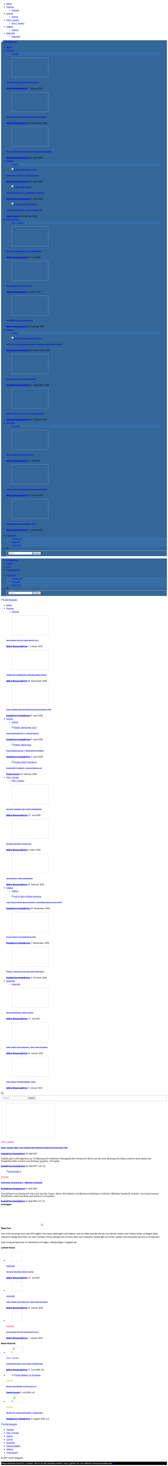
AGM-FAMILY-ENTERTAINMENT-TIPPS (21, 524)
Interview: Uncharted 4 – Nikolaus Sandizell (21, 1182)
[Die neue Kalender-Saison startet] (30, 448)
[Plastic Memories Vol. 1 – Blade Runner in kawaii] (21, 186)
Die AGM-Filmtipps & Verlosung (18, 286)
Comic (9, 1439)
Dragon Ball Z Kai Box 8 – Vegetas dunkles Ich (24, 210)
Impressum (12, 560)
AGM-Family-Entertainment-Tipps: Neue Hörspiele (27, 489)
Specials (10, 33)
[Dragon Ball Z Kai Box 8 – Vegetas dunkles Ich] (24, 204)
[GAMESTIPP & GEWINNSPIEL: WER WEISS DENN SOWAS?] (30, 111)
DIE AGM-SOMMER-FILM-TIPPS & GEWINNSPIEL (24, 251)
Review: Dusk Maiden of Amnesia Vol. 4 (21, 1386)
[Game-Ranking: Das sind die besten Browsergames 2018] (30, 145)
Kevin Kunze (13, 216)
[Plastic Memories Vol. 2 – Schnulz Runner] (24, 169)
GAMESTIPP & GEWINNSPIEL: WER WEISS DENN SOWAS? (26, 117)
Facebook (17, 538)
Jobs (8, 566)
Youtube (16, 541)
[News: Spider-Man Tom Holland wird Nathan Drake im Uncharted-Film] (30, 1136)
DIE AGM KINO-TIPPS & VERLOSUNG (19, 320)
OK (113, 1463)
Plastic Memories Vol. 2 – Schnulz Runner (22, 176)
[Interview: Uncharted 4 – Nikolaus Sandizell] (13, 1171)
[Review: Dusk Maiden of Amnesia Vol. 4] (26, 1375)
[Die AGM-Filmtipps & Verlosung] (30, 280)
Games (10, 7)
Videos (9, 26)
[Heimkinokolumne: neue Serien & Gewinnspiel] (18, 1352)
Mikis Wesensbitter (17, 88)
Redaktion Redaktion (18, 157)
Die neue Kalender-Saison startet (20, 455)
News (9, 3)
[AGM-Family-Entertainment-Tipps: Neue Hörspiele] (30, 483)
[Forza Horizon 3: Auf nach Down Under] (30, 373)
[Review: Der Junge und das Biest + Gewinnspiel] (18, 1401)
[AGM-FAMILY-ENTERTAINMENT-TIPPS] (30, 518)
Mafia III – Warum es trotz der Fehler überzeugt (25, 414)
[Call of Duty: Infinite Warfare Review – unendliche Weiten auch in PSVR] (26, 338)
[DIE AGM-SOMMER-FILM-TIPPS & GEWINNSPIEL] (30, 245)
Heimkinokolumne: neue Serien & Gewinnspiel (24, 1364)
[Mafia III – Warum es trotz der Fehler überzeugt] (30, 407)
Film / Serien (12, 20)
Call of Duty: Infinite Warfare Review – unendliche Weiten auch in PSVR (34, 344)
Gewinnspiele (13, 569)
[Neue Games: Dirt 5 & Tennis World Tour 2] (30, 76)
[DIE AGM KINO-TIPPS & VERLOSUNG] (30, 314)
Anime (9, 13)
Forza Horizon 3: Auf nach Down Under (21, 379)
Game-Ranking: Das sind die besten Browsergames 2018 (28, 152)
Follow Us (11, 535)
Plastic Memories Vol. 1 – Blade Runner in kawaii (25, 193)
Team (9, 563)
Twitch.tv (16, 545)
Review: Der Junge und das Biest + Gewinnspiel (24, 1413)
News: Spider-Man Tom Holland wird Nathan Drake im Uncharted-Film (34, 1148)
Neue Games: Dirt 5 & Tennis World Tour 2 (22, 82)
